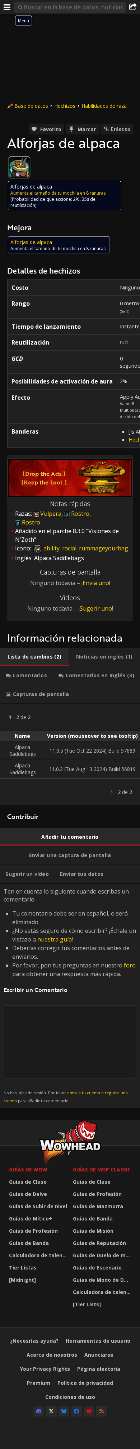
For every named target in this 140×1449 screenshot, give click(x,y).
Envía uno (96, 583)
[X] (51, 1411)
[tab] (34, 657)
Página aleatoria (98, 1368)
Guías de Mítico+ (30, 1218)
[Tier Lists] (87, 1304)
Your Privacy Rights (45, 1368)
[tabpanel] (70, 754)
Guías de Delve (28, 1194)
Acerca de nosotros (52, 1354)
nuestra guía (54, 939)
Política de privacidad (85, 1382)
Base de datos (31, 105)
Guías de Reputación (99, 1243)
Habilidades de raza (104, 105)
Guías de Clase (28, 1181)
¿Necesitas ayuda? (34, 1340)
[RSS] (101, 1411)
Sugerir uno (96, 608)
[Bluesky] (64, 1411)
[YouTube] (89, 1411)
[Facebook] (76, 1411)
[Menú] (7, 7)
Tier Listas (23, 1267)
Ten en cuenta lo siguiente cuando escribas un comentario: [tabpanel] (70, 995)
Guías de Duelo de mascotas (103, 1255)
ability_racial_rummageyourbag (85, 548)
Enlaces (120, 128)
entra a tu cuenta (83, 1092)
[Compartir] (133, 7)
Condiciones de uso (70, 1396)
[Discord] (38, 1411)
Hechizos (64, 105)
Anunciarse (98, 1354)
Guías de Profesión (33, 1230)
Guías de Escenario (97, 1267)
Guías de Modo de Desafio (103, 1279)
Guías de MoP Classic (102, 1169)
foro (130, 965)
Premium (38, 1382)
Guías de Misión (93, 1230)
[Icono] (19, 167)
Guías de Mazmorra (98, 1206)
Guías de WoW (28, 1169)
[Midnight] (22, 1279)
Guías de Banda (29, 1243)
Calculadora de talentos (39, 1255)
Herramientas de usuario (98, 1340)
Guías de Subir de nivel (38, 1206)
